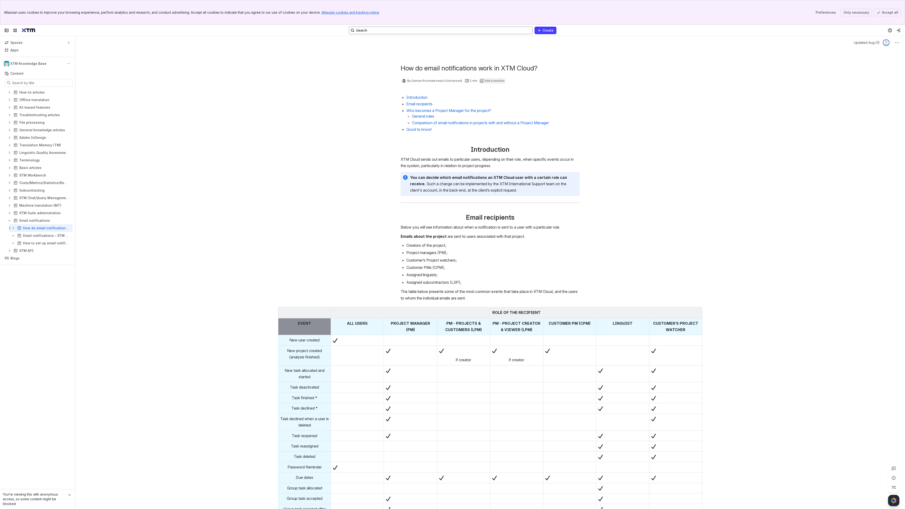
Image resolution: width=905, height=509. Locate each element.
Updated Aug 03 (867, 43)
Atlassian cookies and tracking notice (350, 12)
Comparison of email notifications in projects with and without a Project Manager (480, 122)
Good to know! (419, 129)
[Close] (69, 495)
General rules (423, 116)
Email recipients (419, 104)
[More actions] (68, 63)
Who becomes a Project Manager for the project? (448, 110)
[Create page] (893, 487)
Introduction (417, 97)
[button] (326, 312)
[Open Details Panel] (893, 478)
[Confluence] (28, 30)
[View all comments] (893, 468)
